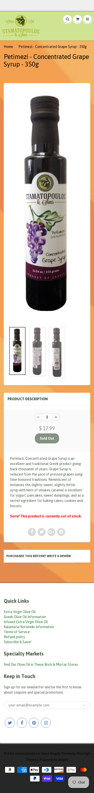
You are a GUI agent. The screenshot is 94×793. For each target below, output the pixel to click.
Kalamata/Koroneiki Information (29, 627)
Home (8, 47)
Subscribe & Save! (17, 642)
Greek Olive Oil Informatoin (25, 617)
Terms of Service (17, 632)
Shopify (55, 753)
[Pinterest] (34, 723)
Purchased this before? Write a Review (38, 556)
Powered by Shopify (54, 760)
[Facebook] (22, 723)
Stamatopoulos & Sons (31, 753)
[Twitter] (10, 723)
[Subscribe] (84, 705)
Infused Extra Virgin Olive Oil (26, 622)
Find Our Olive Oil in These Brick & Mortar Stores (41, 665)
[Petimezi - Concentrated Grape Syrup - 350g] (47, 206)
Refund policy (14, 637)
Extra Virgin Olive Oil (20, 612)
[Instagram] (46, 723)
